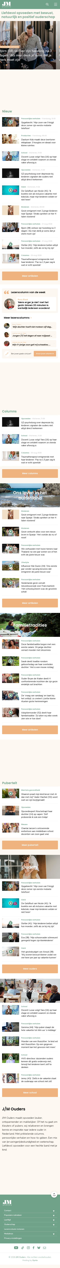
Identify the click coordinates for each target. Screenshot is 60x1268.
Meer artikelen (30, 275)
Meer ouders (30, 968)
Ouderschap (9, 1224)
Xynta (35, 1260)
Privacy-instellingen (13, 1238)
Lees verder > (36, 304)
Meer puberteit (30, 845)
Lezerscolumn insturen (14, 1229)
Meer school (30, 1092)
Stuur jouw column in (45, 353)
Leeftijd (7, 1220)
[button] (51, 1211)
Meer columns (30, 473)
